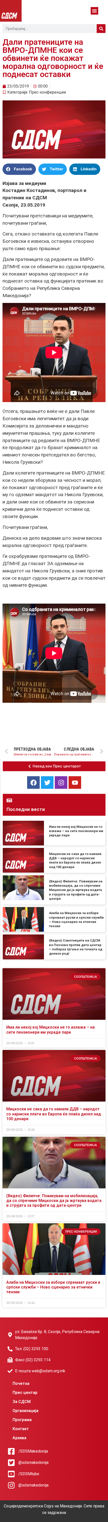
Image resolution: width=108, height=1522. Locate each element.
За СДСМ (22, 1401)
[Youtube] (75, 782)
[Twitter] (47, 782)
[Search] (101, 28)
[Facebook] (33, 782)
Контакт (21, 1428)
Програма (22, 1419)
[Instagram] (61, 782)
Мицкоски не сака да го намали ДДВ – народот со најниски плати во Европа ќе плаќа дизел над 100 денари (53, 1114)
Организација (25, 1410)
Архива (19, 1437)
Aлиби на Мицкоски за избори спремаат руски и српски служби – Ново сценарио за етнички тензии (53, 1287)
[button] (94, 11)
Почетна (21, 1383)
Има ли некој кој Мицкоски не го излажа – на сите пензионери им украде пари (76, 831)
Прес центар (25, 1392)
